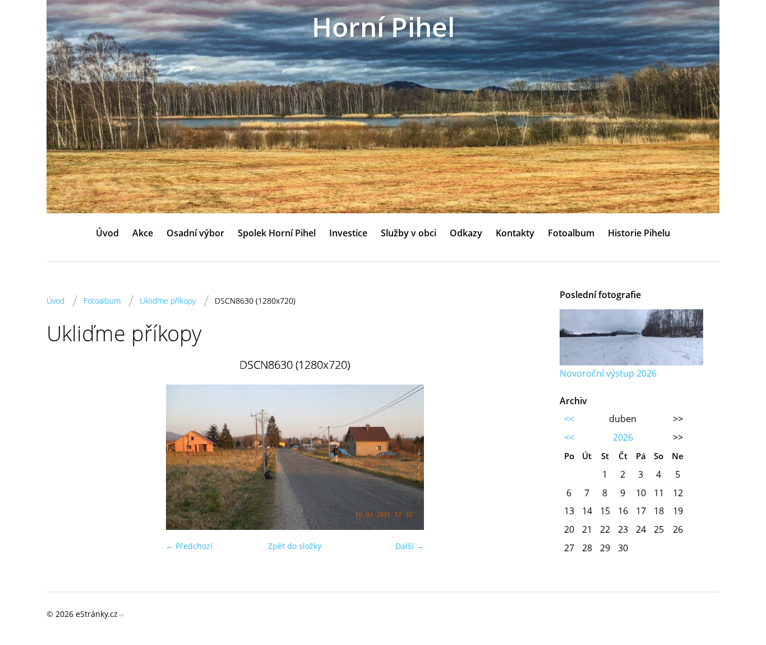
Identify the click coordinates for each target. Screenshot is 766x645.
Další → (409, 546)
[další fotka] (524, 457)
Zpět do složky (294, 546)
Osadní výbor (195, 233)
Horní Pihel (383, 26)
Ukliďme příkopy (168, 300)
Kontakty (515, 233)
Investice (348, 233)
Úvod (107, 233)
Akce (142, 233)
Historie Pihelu (639, 233)
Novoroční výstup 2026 (608, 373)
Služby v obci (408, 233)
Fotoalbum (571, 233)
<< (569, 419)
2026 (623, 437)
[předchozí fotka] (64, 457)
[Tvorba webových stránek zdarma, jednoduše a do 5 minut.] (122, 615)
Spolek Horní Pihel (277, 233)
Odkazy (466, 233)
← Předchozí (189, 546)
